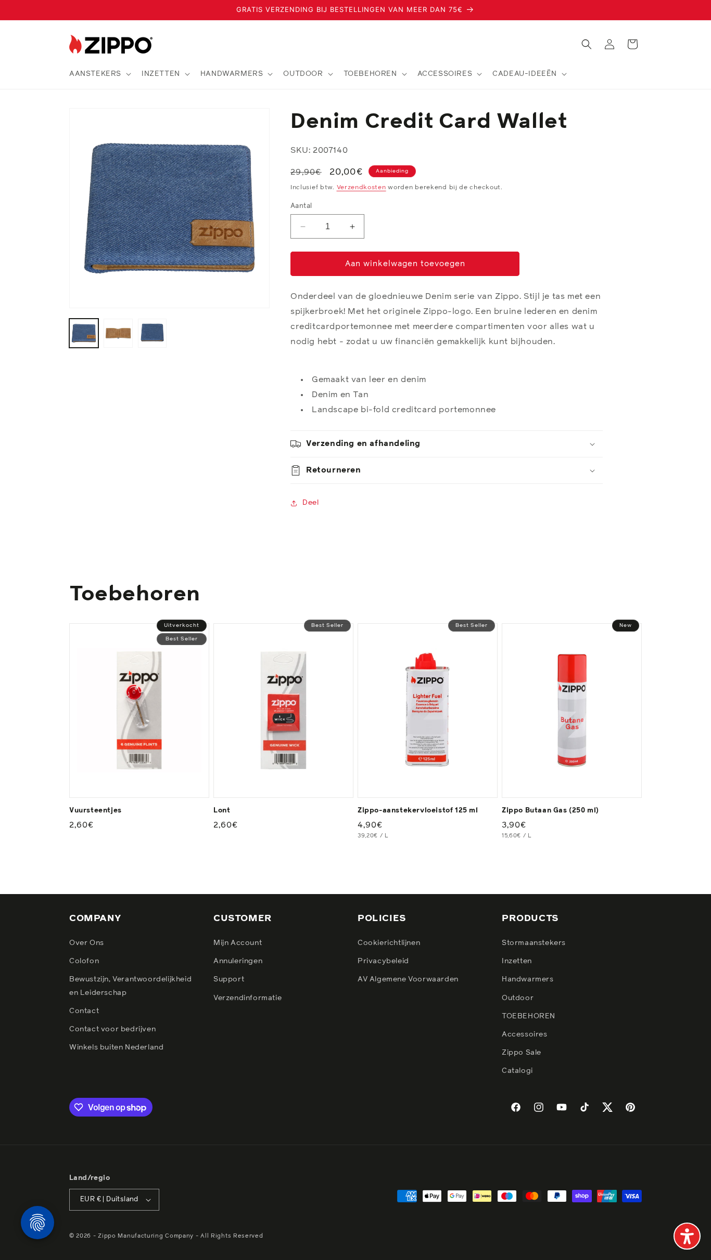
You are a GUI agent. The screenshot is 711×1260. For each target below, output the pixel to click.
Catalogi (517, 1070)
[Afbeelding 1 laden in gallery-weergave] (83, 333)
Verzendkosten (361, 188)
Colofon (84, 961)
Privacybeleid (383, 961)
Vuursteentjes (95, 810)
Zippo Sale (521, 1052)
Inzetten (517, 961)
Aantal (301, 206)
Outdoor (518, 998)
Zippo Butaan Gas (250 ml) (550, 810)
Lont (221, 810)
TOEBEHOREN (528, 1016)
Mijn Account (237, 943)
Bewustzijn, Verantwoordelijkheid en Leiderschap (130, 986)
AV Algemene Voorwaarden (408, 979)
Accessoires (525, 1034)
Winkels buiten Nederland (116, 1047)
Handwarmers (528, 979)
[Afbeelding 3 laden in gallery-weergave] (152, 333)
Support (228, 979)
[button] (99, 74)
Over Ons (86, 943)
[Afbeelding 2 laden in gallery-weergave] (118, 333)
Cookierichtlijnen (389, 943)
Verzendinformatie (247, 998)
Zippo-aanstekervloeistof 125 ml (418, 810)
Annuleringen (237, 961)
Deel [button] (310, 502)
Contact (84, 1011)
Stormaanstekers (534, 943)
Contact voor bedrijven (112, 1029)
